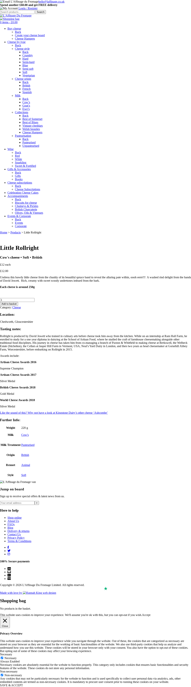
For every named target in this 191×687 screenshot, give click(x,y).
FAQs (11, 524)
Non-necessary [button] (9, 671)
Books (19, 179)
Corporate (21, 226)
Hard (25, 58)
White (18, 159)
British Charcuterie (26, 209)
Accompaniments (17, 196)
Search (40, 12)
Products (15, 232)
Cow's (25, 434)
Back (18, 31)
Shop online (14, 517)
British (26, 85)
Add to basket (9, 303)
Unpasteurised (30, 145)
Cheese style (22, 48)
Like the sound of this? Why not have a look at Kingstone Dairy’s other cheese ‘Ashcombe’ (54, 412)
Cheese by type (16, 42)
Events (19, 222)
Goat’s (26, 105)
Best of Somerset (32, 119)
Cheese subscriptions (19, 182)
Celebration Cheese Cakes (22, 192)
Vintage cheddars (32, 125)
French (26, 88)
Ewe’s (26, 109)
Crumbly (27, 55)
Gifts (18, 175)
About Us (13, 521)
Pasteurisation (23, 135)
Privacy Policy (16, 537)
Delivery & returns (18, 531)
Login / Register (27, 8)
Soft (24, 72)
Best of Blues (30, 122)
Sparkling (20, 162)
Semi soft (27, 68)
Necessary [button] (6, 654)
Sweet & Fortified (25, 165)
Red (17, 155)
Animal (25, 465)
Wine (10, 149)
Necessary (10, 658)
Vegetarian (28, 75)
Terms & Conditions (19, 541)
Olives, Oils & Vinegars (29, 212)
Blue (25, 65)
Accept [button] (146, 614)
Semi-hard (28, 62)
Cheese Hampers (25, 38)
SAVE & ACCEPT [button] (11, 685)
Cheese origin (23, 78)
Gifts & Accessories (19, 169)
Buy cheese (14, 28)
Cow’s (26, 102)
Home (3, 232)
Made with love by (11, 592)
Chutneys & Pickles (26, 206)
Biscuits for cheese (26, 202)
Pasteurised (29, 142)
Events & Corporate (19, 216)
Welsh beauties (31, 129)
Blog (10, 527)
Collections (21, 112)
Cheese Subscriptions (27, 189)
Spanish (27, 92)
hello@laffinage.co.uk (51, 1)
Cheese (16, 307)
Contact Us (14, 534)
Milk (18, 95)
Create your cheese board (30, 35)
